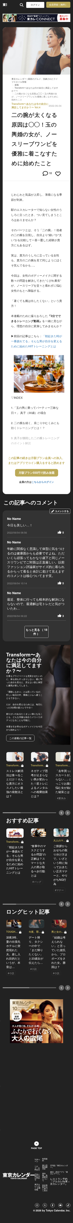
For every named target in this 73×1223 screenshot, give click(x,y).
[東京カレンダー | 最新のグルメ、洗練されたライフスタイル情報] (5, 4)
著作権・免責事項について (44, 1177)
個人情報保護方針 (44, 1167)
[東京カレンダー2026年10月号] (36, 1020)
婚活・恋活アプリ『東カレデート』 (59, 1173)
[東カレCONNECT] (36, 18)
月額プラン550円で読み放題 (37, 473)
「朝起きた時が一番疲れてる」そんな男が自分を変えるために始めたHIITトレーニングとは (36, 341)
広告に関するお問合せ (37, 1177)
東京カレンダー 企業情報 (37, 1187)
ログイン (35, 5)
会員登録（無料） (58, 4)
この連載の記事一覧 (20, 738)
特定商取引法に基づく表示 (44, 1187)
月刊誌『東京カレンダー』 (59, 1166)
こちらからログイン (43, 482)
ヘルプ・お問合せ (37, 1168)
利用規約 (44, 1159)
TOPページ (37, 1160)
